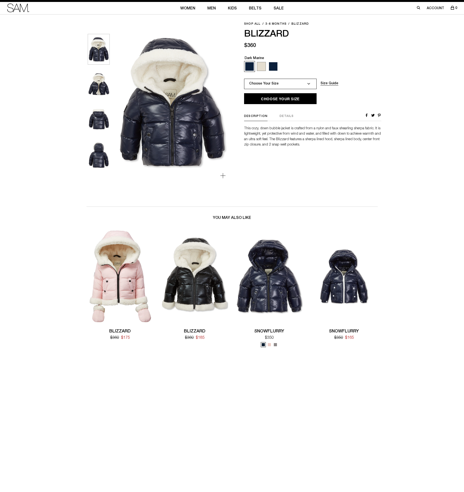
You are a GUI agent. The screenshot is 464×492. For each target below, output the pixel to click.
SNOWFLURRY (269, 331)
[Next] (218, 102)
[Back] (126, 102)
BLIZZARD (120, 331)
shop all (252, 24)
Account (435, 8)
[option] (99, 49)
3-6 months (276, 24)
